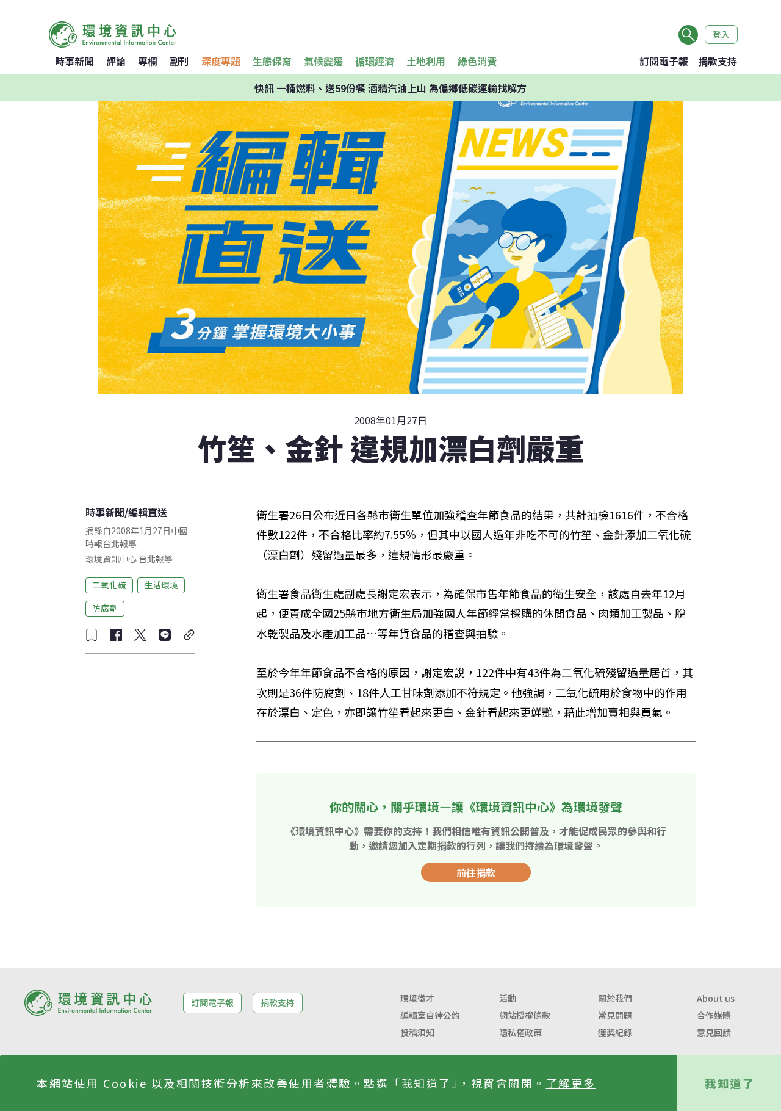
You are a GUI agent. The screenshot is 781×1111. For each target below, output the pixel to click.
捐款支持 (717, 61)
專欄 (147, 61)
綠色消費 (477, 61)
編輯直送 (147, 512)
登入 (721, 34)
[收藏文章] (91, 635)
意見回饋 (714, 1032)
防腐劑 (105, 608)
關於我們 (615, 998)
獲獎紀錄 (615, 1032)
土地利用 (425, 61)
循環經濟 (374, 61)
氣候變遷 (323, 61)
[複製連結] (189, 635)
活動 (507, 998)
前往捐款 (475, 872)
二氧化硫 (109, 585)
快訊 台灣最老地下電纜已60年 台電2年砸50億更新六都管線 (390, 88)
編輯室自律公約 (430, 1015)
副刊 (179, 61)
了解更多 (571, 1083)
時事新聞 (74, 61)
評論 (116, 61)
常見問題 (615, 1015)
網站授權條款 (524, 1015)
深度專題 (220, 61)
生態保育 (272, 61)
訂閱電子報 (663, 61)
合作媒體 (714, 1015)
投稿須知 (417, 1032)
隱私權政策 (520, 1032)
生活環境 (161, 585)
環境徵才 (417, 998)
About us (716, 998)
